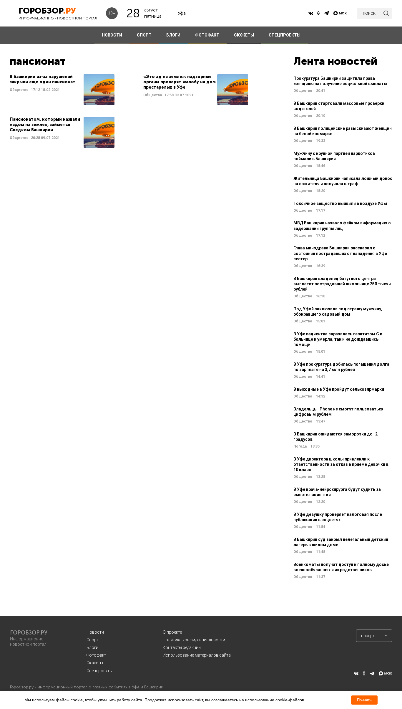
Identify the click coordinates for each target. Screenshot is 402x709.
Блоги (92, 647)
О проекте (172, 632)
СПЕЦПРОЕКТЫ (284, 35)
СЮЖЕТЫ (244, 35)
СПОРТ (144, 35)
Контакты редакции (182, 647)
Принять (364, 700)
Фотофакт (96, 655)
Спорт (92, 639)
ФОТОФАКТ (207, 35)
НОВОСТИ (112, 35)
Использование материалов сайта (197, 655)
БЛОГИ (173, 35)
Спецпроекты (99, 670)
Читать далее (62, 89)
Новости (95, 632)
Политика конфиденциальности (194, 639)
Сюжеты (95, 662)
